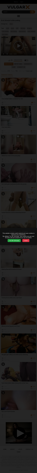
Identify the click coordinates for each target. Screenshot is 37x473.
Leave (26, 240)
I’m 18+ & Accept (14, 240)
